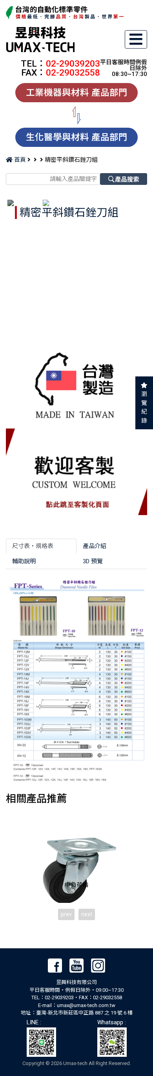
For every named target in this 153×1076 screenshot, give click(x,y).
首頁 (19, 159)
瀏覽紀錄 (144, 407)
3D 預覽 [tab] (93, 561)
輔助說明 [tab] (24, 561)
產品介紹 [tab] (94, 546)
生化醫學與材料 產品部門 (77, 137)
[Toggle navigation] (136, 39)
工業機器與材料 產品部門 (77, 92)
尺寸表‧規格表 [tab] (32, 546)
